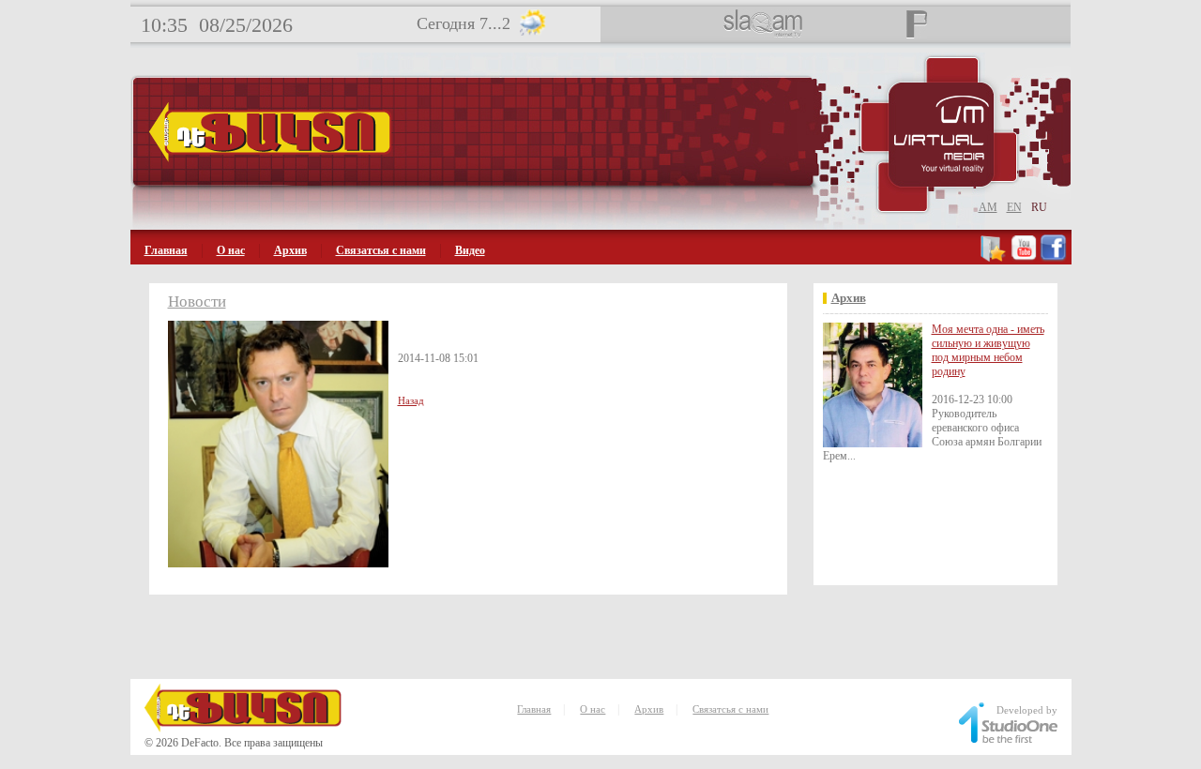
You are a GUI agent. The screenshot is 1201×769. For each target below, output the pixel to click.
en (1014, 207)
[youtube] (1024, 257)
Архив (290, 250)
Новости (197, 301)
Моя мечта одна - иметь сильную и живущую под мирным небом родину (988, 350)
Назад (411, 400)
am (988, 207)
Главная (166, 250)
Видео (470, 250)
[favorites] (994, 257)
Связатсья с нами (381, 250)
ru (1039, 207)
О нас (231, 250)
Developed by (1026, 710)
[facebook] (1053, 257)
